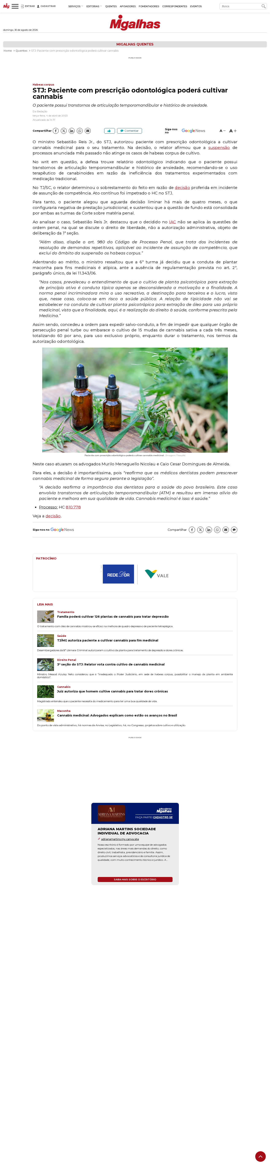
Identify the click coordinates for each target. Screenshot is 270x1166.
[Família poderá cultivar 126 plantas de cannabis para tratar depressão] (47, 617)
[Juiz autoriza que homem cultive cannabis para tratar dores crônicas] (47, 692)
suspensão (219, 147)
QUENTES (111, 6)
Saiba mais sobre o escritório (135, 879)
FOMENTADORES (149, 6)
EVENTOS (196, 6)
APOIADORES (128, 6)
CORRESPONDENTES (174, 6)
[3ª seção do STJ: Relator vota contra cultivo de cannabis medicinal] (47, 665)
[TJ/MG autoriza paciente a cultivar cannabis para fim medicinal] (47, 641)
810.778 (73, 507)
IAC (172, 222)
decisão (182, 187)
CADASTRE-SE (163, 817)
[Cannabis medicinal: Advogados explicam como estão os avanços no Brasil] (47, 716)
